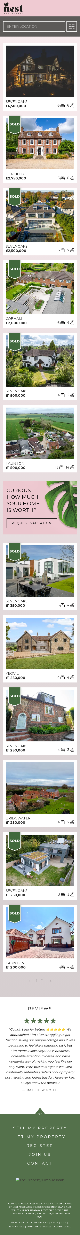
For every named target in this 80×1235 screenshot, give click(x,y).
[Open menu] (73, 9)
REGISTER (40, 1145)
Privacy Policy (19, 1222)
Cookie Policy (39, 1222)
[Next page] (51, 981)
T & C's (54, 1222)
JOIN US (40, 1154)
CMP (63, 1222)
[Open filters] (71, 26)
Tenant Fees (16, 1227)
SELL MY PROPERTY (40, 1128)
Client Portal (62, 1227)
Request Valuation (32, 523)
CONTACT (40, 1163)
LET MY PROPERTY (40, 1137)
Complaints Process (39, 1227)
